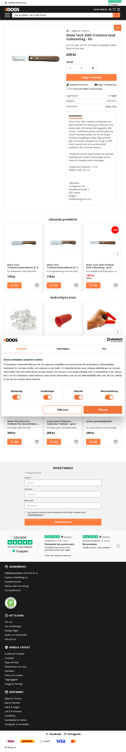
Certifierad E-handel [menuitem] (14, 653)
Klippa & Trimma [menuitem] (13, 698)
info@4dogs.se (20, 577)
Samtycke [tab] (22, 348)
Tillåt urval (62, 410)
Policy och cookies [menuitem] (14, 675)
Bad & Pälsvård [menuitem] (12, 702)
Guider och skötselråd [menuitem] (15, 634)
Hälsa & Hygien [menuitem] (12, 707)
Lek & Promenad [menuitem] (13, 711)
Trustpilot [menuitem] (9, 658)
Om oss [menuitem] (8, 621)
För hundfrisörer (13, 590)
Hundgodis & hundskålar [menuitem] (17, 724)
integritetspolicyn (35, 515)
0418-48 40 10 (31, 573)
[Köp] (91, 77)
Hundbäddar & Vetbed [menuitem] (16, 720)
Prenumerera (63, 522)
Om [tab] (104, 348)
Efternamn (29, 500)
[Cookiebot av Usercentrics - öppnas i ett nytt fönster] (109, 340)
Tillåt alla (103, 410)
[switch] (47, 397)
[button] (7, 15)
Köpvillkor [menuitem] (9, 670)
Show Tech (111, 106)
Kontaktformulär (13, 581)
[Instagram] (65, 734)
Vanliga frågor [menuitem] (11, 630)
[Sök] (116, 15)
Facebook (55, 734)
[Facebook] (46, 734)
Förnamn (28, 489)
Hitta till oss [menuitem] (10, 639)
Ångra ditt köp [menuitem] (12, 662)
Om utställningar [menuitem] (13, 626)
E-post (28, 477)
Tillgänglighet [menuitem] (11, 679)
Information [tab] (63, 348)
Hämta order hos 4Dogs (17, 586)
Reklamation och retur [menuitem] (16, 666)
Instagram (74, 734)
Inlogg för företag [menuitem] (13, 683)
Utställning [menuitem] (10, 715)
